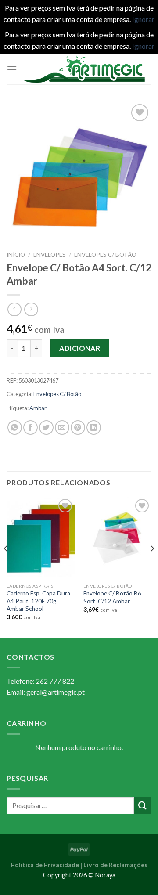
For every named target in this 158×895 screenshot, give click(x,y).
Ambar (38, 407)
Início (16, 254)
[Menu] (12, 69)
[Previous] (6, 566)
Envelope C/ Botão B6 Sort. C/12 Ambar (112, 597)
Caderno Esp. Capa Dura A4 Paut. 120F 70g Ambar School (38, 601)
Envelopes (49, 254)
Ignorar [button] (143, 19)
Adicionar (79, 348)
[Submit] (142, 805)
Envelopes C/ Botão (105, 254)
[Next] (151, 566)
